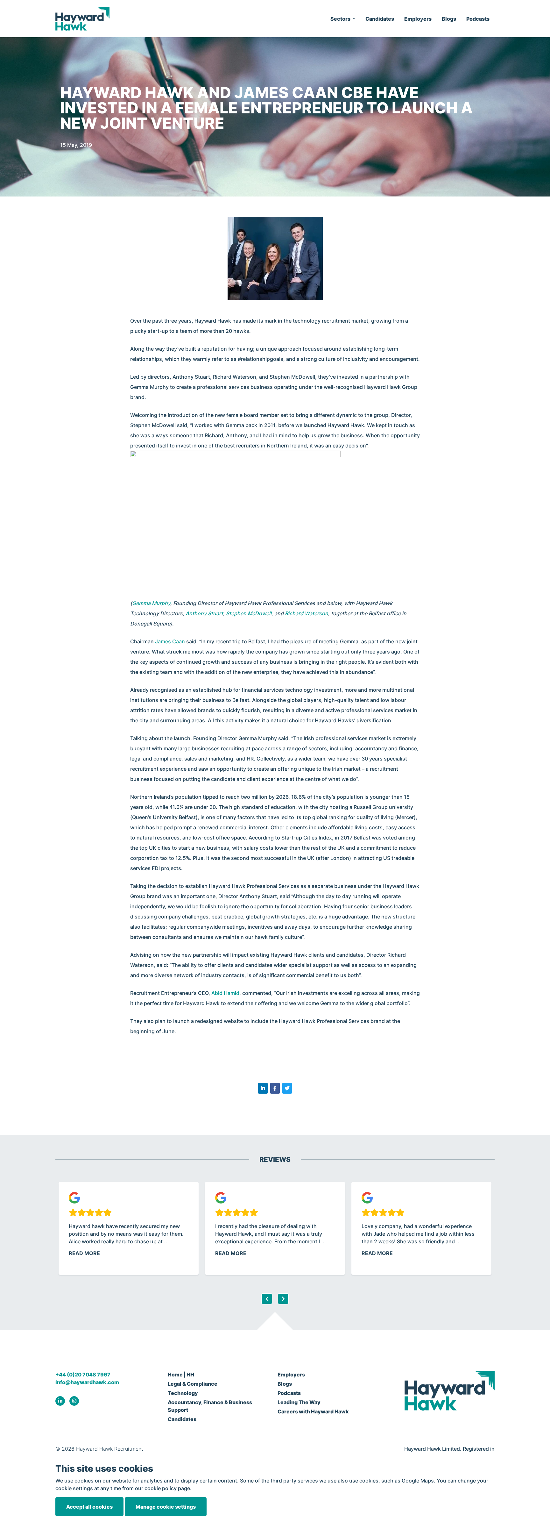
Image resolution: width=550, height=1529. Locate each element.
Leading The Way (299, 1402)
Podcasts (478, 19)
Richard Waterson (306, 613)
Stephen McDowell (248, 613)
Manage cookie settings (166, 1507)
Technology (183, 1393)
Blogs (449, 19)
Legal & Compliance (192, 1384)
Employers (418, 19)
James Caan (170, 641)
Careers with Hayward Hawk (313, 1411)
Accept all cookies (89, 1507)
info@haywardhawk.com (87, 1382)
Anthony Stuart (204, 613)
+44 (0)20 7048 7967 (82, 1374)
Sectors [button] (340, 19)
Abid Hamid (225, 993)
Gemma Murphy (151, 603)
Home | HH (181, 1374)
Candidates (379, 19)
